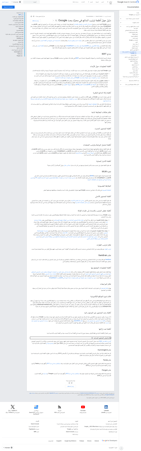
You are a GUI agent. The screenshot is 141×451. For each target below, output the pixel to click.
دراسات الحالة (75, 2)
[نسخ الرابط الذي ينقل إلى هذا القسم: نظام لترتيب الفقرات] (95, 245)
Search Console (8, 7)
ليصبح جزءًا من (49, 343)
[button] (130, 15)
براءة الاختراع (79, 153)
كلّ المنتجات (50, 441)
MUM (91, 176)
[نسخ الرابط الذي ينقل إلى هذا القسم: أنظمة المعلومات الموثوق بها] (89, 268)
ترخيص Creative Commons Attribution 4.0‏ (89, 393)
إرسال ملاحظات (35, 20)
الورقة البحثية (90, 153)
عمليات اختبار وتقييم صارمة (75, 40)
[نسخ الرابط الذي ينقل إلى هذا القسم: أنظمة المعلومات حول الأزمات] (88, 66)
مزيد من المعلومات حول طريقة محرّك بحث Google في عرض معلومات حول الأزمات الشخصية (77, 77)
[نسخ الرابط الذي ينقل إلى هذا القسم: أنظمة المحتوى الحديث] (93, 129)
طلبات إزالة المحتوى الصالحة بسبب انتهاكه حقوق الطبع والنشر (68, 220)
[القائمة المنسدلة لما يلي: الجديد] (88, 2)
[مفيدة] (33, 16)
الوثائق (110, 2)
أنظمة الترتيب (40, 46)
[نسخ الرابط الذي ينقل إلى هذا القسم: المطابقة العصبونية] (96, 186)
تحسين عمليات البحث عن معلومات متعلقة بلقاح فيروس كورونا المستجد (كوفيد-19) (55, 177)
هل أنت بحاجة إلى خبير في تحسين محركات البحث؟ (67, 424)
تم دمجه (45, 373)
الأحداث (83, 2)
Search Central (130, 2)
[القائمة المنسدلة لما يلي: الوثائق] (107, 2)
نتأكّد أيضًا (65, 233)
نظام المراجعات (104, 288)
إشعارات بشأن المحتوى (50, 274)
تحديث (107, 323)
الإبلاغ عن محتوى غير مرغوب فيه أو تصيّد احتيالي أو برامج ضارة (103, 429)
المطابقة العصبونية (106, 190)
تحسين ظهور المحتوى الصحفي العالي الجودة (96, 274)
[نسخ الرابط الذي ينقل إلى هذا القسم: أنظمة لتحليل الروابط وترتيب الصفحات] (81, 145)
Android (97, 441)
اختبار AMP (36, 431)
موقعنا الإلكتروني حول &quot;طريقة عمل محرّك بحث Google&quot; (83, 46)
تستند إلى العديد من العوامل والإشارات (83, 24)
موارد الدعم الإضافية (113, 431)
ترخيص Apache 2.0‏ (54, 393)
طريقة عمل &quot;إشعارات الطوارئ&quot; (85, 84)
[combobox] (31, 1)
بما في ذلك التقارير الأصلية (77, 200)
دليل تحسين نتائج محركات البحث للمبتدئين (69, 426)
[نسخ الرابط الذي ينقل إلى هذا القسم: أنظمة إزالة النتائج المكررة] (91, 93)
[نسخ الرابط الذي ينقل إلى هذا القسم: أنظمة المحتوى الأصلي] (93, 196)
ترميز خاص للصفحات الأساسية (82, 202)
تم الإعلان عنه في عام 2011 (53, 363)
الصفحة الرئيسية (108, 16)
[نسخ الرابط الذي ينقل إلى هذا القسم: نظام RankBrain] (96, 255)
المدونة (97, 2)
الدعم (103, 2)
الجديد (91, 2)
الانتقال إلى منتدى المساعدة (111, 424)
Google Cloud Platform (70, 441)
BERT (77, 58)
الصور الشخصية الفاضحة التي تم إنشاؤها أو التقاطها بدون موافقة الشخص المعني (61, 236)
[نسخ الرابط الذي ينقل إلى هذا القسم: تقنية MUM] (100, 172)
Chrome (89, 441)
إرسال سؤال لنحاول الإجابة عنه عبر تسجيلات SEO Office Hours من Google (100, 426)
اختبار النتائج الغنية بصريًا (34, 426)
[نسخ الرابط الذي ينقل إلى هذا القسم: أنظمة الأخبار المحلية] (94, 161)
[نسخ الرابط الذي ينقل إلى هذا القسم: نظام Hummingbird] (96, 350)
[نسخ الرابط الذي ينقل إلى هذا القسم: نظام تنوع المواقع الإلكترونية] (88, 297)
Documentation (133, 7)
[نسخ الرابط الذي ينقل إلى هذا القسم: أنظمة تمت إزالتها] (97, 329)
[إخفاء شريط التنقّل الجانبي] (121, 448)
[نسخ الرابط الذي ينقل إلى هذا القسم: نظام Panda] (101, 360)
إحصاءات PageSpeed (34, 429)
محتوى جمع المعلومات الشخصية (90, 236)
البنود (116, 447)
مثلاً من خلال (67, 165)
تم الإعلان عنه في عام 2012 (72, 373)
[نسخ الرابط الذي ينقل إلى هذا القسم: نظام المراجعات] (98, 284)
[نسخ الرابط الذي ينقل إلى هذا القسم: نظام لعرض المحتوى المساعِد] (92, 338)
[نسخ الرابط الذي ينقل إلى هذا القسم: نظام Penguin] (100, 370)
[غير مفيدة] (31, 16)
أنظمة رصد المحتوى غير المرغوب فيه (96, 321)
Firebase (82, 441)
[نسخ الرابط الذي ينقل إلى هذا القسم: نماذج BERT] (100, 54)
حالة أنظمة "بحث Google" (72, 429)
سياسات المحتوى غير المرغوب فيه (39, 321)
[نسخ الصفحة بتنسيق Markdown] (56, 20)
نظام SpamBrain (78, 321)
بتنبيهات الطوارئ (67, 84)
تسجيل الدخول (5, 2)
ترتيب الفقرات (107, 249)
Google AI (58, 441)
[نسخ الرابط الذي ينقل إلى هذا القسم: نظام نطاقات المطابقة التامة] (89, 112)
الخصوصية (111, 447)
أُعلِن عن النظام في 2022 (105, 341)
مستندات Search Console (72, 431)
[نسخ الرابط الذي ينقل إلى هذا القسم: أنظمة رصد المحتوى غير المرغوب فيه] (82, 313)
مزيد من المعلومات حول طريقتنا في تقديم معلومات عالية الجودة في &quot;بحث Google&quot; (72, 278)
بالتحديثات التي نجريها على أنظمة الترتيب (50, 40)
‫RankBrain (108, 259)
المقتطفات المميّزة (92, 104)
